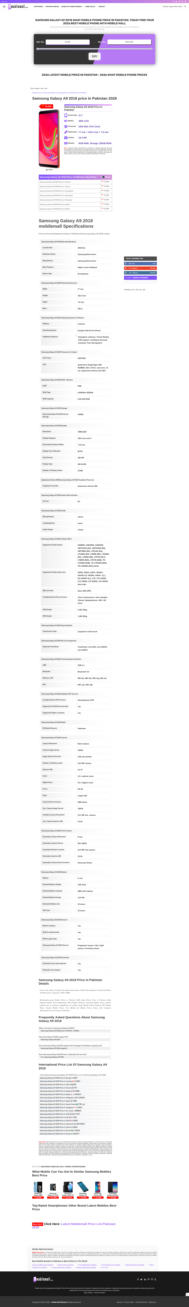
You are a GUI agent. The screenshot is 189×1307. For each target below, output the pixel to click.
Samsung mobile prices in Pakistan (42, 1265)
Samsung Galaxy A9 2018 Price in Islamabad (56, 195)
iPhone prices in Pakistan (66, 1265)
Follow (152, 268)
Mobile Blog (90, 6)
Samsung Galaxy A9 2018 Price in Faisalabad (56, 191)
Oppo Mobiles (88, 1293)
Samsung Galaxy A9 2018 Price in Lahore (55, 186)
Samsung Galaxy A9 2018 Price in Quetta (55, 204)
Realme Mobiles (99, 1293)
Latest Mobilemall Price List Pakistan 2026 (74, 1225)
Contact (101, 6)
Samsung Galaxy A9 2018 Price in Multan (55, 209)
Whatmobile (38, 6)
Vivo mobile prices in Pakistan (88, 1265)
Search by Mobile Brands (71, 6)
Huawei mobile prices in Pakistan (86, 1267)
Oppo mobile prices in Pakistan (111, 1265)
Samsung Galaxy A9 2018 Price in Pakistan (71, 93)
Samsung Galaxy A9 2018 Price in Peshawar (56, 200)
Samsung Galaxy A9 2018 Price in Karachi (55, 182)
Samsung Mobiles (52, 6)
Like (154, 263)
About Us (4, 1)
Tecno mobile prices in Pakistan (61, 1267)
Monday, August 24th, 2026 (172, 6)
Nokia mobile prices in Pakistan (135, 1265)
